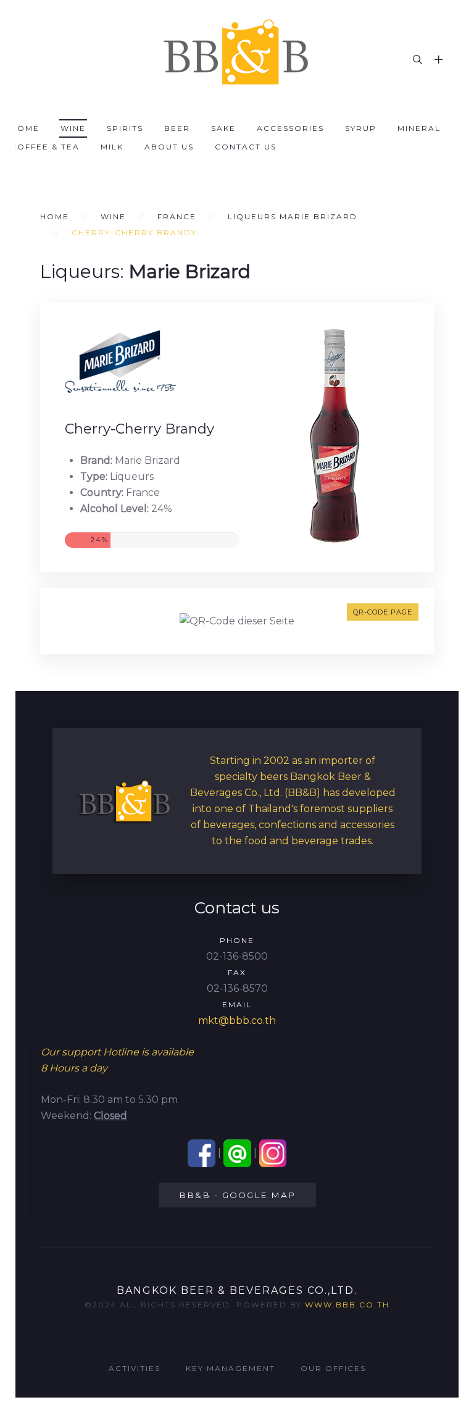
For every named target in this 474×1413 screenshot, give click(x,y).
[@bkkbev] (237, 1153)
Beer (177, 128)
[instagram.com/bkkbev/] (273, 1153)
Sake (223, 128)
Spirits (125, 128)
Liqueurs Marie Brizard (292, 216)
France (176, 216)
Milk (112, 146)
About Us (169, 146)
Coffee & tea (45, 146)
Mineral (419, 128)
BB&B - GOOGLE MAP (237, 1195)
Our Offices (333, 1368)
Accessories (290, 128)
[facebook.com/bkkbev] (201, 1153)
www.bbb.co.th (347, 1304)
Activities (134, 1368)
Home (25, 128)
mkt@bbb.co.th (237, 1020)
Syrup (360, 128)
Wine (73, 128)
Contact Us (245, 146)
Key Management (230, 1368)
